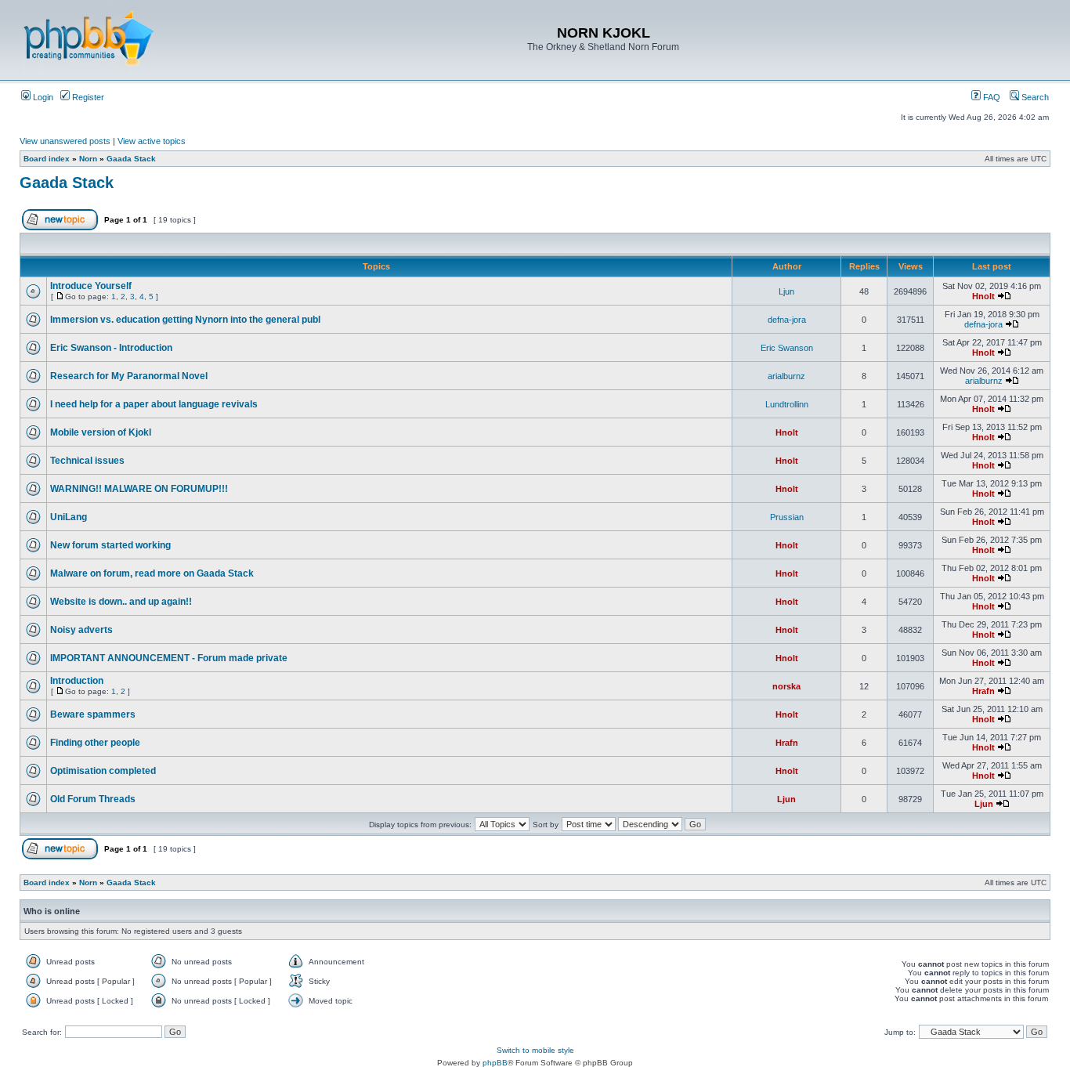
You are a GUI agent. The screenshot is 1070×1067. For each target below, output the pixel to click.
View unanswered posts (65, 141)
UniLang (68, 517)
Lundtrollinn (786, 404)
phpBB (495, 1062)
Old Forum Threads (93, 799)
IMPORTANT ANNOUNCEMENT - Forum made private (168, 658)
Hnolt (983, 296)
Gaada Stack (131, 158)
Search (1034, 97)
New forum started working (110, 545)
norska (786, 686)
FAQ (990, 97)
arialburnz (786, 376)
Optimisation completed (103, 770)
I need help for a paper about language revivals (154, 404)
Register (87, 97)
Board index (46, 158)
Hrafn (983, 691)
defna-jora (787, 319)
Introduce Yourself (91, 285)
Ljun (786, 291)
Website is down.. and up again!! (121, 601)
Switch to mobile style (535, 1050)
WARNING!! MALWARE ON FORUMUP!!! (139, 488)
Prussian (787, 517)
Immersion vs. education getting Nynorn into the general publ (185, 319)
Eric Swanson (787, 348)
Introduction (76, 680)
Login (42, 97)
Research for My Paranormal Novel (129, 376)
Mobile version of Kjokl (100, 432)
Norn (88, 158)
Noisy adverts (81, 629)
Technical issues (87, 460)
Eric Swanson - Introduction (111, 347)
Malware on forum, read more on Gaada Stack (152, 573)
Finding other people (95, 742)
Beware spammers (93, 714)
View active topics (151, 141)
